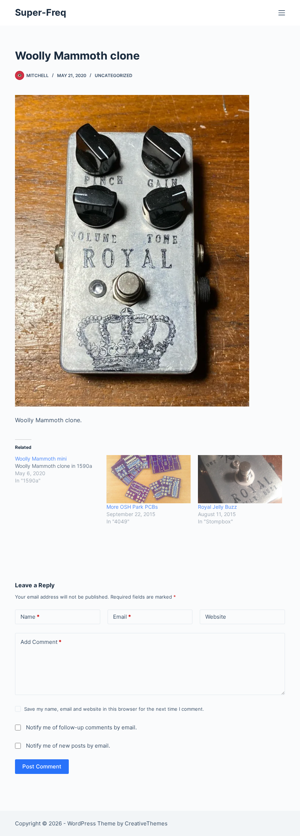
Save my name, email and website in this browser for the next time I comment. (114, 709)
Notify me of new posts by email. (68, 745)
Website (215, 616)
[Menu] (281, 12)
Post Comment (41, 766)
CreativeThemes (146, 823)
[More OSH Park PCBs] (148, 479)
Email (122, 616)
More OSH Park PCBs (132, 507)
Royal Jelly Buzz (217, 507)
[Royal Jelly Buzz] (240, 479)
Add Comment (40, 641)
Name (30, 616)
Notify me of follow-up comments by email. (81, 727)
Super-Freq (40, 12)
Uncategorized (113, 75)
